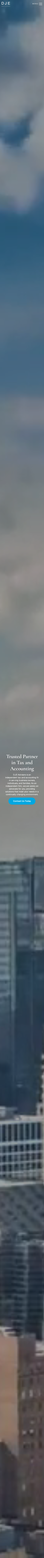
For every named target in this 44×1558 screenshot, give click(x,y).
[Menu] (40, 3)
